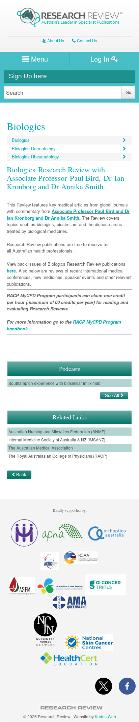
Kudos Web (105, 716)
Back (21, 474)
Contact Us (84, 40)
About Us (53, 40)
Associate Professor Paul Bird (83, 211)
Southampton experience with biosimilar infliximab (54, 383)
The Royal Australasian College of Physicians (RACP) (57, 456)
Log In (100, 59)
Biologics (21, 140)
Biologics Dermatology (34, 148)
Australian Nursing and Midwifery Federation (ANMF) (56, 431)
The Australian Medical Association (40, 448)
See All (112, 395)
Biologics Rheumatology (35, 156)
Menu (38, 59)
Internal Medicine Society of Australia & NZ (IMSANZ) (56, 439)
